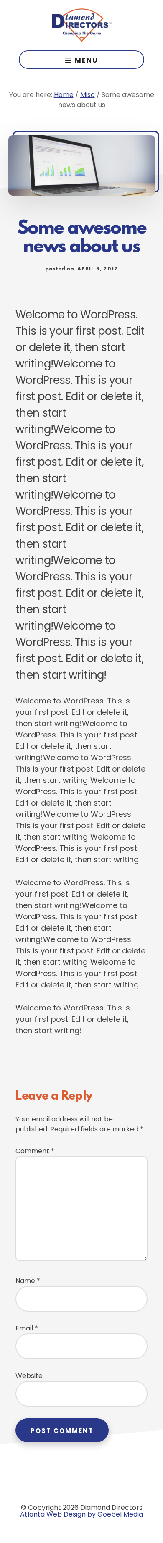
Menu (86, 60)
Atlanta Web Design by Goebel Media (81, 1514)
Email (26, 1328)
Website (29, 1375)
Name (27, 1281)
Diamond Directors (81, 25)
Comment (34, 1151)
